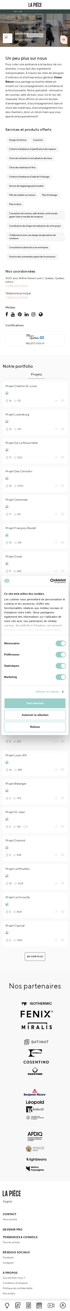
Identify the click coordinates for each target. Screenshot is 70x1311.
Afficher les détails (47, 691)
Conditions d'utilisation (15, 1283)
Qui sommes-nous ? (14, 1277)
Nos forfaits (9, 1293)
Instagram (8, 1262)
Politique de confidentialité (17, 1288)
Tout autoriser (35, 703)
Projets (36, 374)
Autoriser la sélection (35, 714)
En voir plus (35, 956)
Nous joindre (10, 1219)
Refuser (35, 726)
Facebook (8, 1257)
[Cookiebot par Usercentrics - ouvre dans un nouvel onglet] (50, 581)
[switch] (61, 654)
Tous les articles (11, 1242)
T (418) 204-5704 (16, 286)
